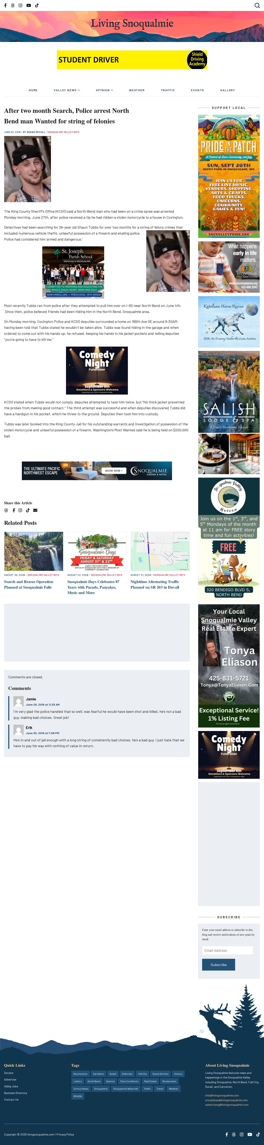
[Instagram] (21, 511)
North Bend (94, 1081)
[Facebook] (15, 511)
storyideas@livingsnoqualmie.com (226, 1100)
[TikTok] (29, 511)
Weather (137, 90)
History (178, 1073)
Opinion (103, 90)
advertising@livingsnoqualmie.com (227, 1104)
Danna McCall (36, 132)
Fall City (142, 1073)
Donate (8, 1073)
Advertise (10, 1079)
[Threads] (7, 511)
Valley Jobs (11, 1086)
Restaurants (169, 1081)
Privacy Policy (65, 1134)
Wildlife (78, 1096)
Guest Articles (160, 1073)
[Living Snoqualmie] (132, 24)
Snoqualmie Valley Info (63, 132)
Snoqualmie (101, 1088)
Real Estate (150, 1081)
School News (81, 1088)
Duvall (113, 1073)
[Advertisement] (97, 633)
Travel (160, 1088)
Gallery (227, 90)
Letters (78, 1081)
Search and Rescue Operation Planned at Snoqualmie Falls (28, 584)
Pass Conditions (129, 1081)
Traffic (168, 90)
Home (33, 90)
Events (197, 90)
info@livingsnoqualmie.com (222, 1095)
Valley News (65, 90)
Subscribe (219, 964)
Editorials (127, 1073)
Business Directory (15, 1093)
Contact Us (11, 1099)
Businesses (80, 1073)
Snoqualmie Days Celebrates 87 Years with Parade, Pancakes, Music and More (93, 587)
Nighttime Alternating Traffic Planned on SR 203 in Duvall (155, 584)
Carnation (98, 1073)
